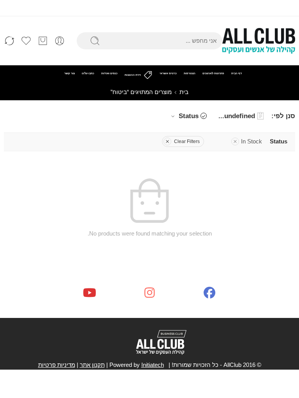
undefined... (236, 116)
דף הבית (236, 73)
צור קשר (69, 73)
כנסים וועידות (109, 73)
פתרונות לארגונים (213, 73)
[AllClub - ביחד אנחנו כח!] (258, 41)
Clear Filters (187, 141)
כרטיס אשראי (168, 73)
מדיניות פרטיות (56, 365)
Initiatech (152, 365)
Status (189, 116)
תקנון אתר (92, 365)
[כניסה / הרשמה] (59, 40)
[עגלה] (42, 40)
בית (183, 92)
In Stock (251, 141)
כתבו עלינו (88, 73)
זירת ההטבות (133, 75)
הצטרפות (189, 73)
